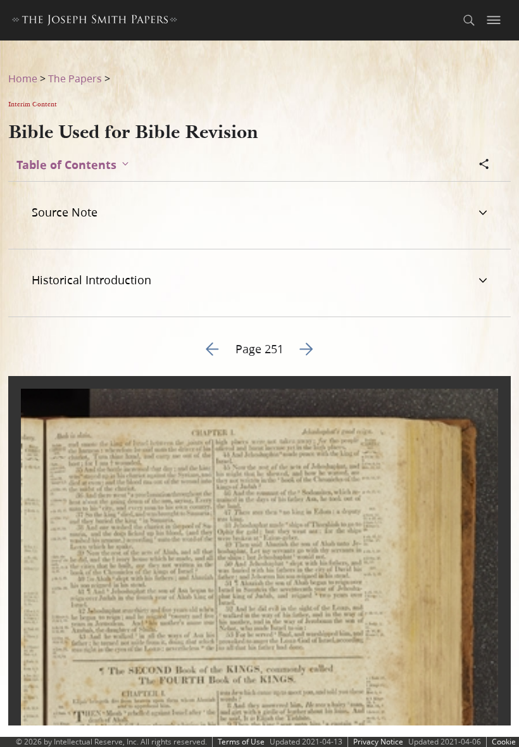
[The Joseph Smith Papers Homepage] (95, 22)
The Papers (75, 78)
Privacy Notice (378, 741)
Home (22, 78)
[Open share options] (484, 165)
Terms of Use (241, 741)
